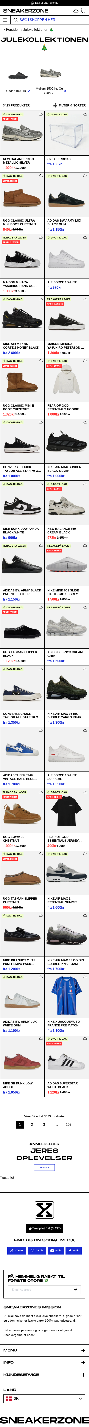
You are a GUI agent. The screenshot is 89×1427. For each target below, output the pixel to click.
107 (69, 1124)
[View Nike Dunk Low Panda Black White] (22, 502)
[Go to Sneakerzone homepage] (24, 10)
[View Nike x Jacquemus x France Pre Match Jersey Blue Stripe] (66, 995)
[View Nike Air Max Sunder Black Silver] (66, 441)
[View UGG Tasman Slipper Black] (22, 626)
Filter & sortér (72, 105)
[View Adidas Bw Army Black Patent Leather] (22, 564)
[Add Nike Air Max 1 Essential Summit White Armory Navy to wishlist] (85, 853)
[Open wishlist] (76, 10)
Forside (12, 29)
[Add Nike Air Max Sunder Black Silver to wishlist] (85, 422)
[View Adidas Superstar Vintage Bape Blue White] (22, 749)
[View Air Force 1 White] (66, 256)
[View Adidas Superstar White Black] (66, 1057)
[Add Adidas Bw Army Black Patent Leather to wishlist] (40, 545)
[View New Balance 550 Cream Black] (66, 502)
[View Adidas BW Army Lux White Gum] (22, 995)
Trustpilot (7, 1177)
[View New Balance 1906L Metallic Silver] (22, 133)
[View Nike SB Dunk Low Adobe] (22, 1057)
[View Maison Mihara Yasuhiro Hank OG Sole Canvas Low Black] (22, 256)
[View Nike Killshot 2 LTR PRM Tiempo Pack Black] (22, 934)
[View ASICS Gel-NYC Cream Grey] (66, 626)
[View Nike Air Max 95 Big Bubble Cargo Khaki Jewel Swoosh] (66, 687)
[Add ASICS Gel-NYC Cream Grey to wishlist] (85, 607)
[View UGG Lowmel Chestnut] (22, 811)
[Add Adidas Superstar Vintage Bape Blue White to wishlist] (40, 730)
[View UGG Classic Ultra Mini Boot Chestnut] (22, 194)
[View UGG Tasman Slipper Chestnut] (22, 872)
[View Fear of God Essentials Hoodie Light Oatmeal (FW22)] (66, 379)
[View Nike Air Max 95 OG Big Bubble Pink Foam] (66, 934)
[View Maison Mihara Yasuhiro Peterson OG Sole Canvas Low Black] (66, 318)
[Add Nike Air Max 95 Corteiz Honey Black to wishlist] (40, 299)
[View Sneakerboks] (66, 133)
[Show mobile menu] (5, 20)
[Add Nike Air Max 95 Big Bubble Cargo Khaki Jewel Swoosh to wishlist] (85, 668)
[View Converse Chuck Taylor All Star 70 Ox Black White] (22, 441)
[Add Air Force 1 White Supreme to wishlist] (85, 730)
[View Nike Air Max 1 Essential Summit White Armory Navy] (66, 872)
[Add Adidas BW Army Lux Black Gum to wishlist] (85, 175)
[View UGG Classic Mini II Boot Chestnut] (22, 379)
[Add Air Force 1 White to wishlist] (85, 237)
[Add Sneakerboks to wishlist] (85, 114)
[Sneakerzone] (44, 1210)
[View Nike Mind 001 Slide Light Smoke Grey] (66, 564)
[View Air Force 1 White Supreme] (66, 749)
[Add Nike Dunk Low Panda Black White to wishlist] (40, 483)
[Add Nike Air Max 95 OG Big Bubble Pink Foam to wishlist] (85, 915)
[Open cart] (83, 10)
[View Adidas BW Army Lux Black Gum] (66, 194)
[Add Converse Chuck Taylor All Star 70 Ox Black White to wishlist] (40, 422)
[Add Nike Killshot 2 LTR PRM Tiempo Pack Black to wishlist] (40, 915)
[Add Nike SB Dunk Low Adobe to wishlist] (40, 1038)
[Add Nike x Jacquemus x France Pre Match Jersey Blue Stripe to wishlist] (85, 976)
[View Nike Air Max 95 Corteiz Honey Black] (22, 318)
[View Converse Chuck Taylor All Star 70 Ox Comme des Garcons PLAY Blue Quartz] (22, 687)
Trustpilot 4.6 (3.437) (46, 1228)
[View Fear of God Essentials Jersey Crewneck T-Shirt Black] (66, 811)
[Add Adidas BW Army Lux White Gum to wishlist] (40, 976)
